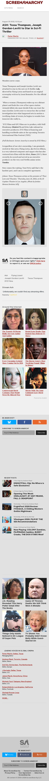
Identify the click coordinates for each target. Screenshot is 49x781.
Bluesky (40, 38)
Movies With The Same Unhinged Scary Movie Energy (34, 393)
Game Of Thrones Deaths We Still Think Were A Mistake (35, 603)
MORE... (5, 698)
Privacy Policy (10, 773)
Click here (40, 261)
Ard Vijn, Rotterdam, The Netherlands (17, 665)
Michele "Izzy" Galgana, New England (16, 681)
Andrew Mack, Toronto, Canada (14, 659)
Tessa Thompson (35, 278)
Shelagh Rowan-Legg (10, 693)
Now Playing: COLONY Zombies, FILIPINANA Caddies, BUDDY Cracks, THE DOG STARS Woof (30, 532)
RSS (40, 755)
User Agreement (25, 773)
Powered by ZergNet (40, 398)
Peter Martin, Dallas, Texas (12, 654)
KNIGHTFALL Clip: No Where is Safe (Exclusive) (29, 484)
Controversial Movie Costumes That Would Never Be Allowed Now (11, 393)
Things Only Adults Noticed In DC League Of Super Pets (12, 635)
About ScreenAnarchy (12, 771)
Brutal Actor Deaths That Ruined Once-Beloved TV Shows (35, 334)
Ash (6, 275)
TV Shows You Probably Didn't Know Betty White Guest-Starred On (36, 637)
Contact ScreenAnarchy (33, 771)
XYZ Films (9, 281)
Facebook (25, 755)
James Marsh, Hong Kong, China (14, 676)
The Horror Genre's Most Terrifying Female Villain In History (35, 363)
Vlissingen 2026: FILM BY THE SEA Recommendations (28, 520)
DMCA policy (35, 263)
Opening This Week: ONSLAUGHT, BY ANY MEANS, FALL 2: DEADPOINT (29, 496)
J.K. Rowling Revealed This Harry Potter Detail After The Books (12, 604)
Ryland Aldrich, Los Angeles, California (17, 687)
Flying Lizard (16, 275)
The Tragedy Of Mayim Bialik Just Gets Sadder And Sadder (11, 334)
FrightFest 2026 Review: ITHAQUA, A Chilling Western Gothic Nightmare (28, 508)
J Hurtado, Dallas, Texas (11, 670)
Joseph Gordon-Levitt (14, 278)
